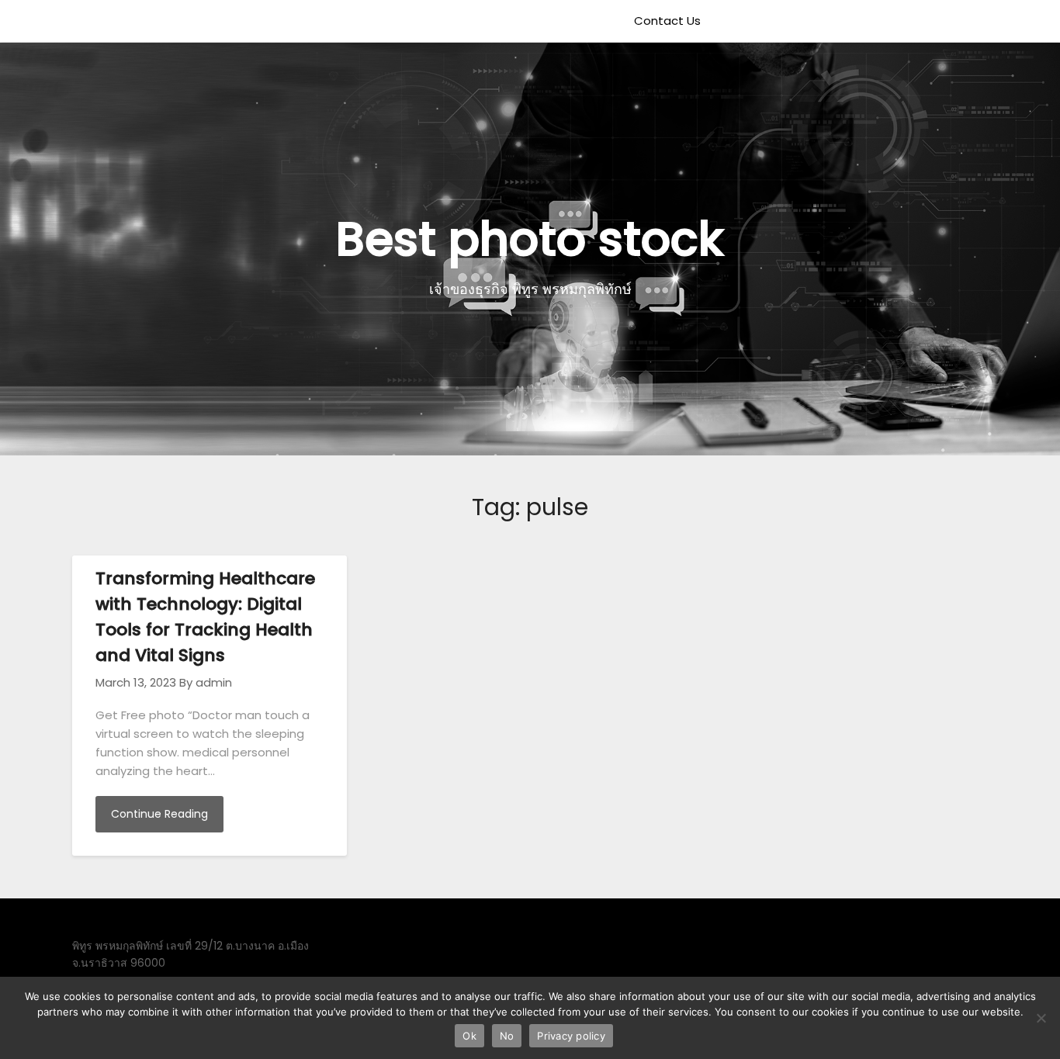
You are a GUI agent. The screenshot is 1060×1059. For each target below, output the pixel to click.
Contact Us (667, 20)
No (507, 1036)
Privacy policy (571, 1036)
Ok (469, 1036)
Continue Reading (159, 814)
